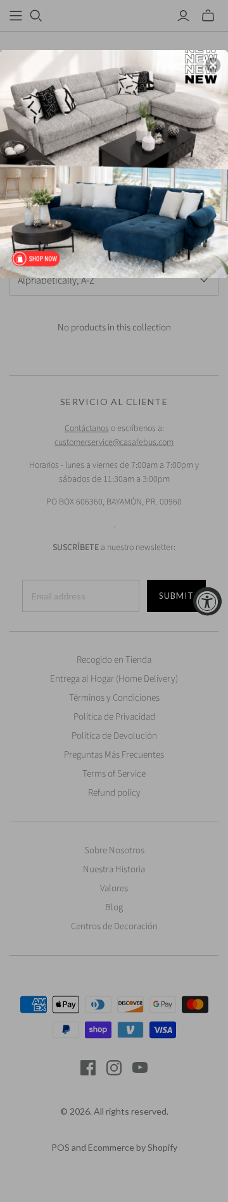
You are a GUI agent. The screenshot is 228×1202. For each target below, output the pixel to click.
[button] (212, 65)
